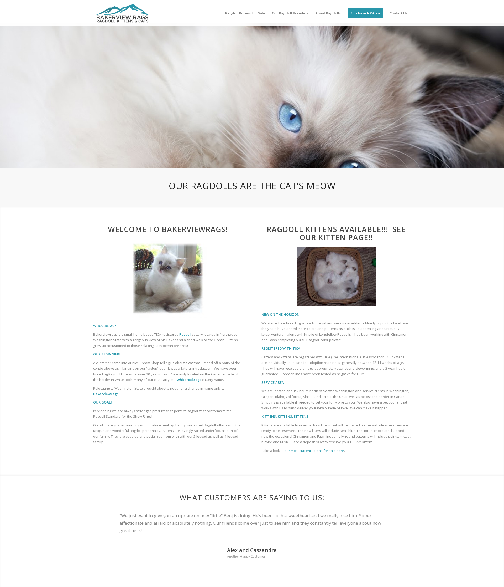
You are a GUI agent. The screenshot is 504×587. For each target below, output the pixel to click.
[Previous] (4, 90)
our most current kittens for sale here (314, 450)
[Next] (499, 90)
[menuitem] (245, 13)
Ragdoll (184, 334)
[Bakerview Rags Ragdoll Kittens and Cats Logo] (123, 13)
